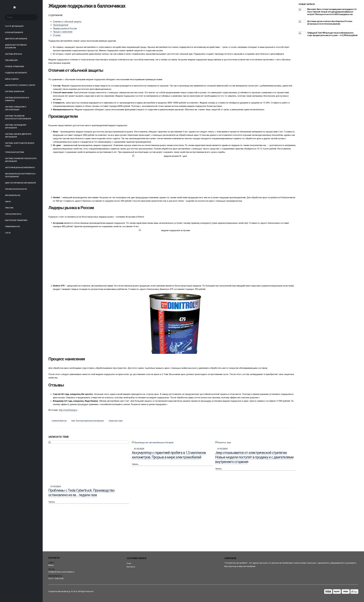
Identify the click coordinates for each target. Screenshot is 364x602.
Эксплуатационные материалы (20, 167)
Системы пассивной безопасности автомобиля (18, 117)
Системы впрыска (13, 54)
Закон (8, 201)
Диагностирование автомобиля (20, 183)
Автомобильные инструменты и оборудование (20, 175)
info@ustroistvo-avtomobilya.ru (61, 572)
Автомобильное (12, 195)
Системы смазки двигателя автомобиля (18, 135)
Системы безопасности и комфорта (17, 99)
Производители (60, 25)
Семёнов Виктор (59, 420)
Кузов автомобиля (14, 32)
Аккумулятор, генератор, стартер (20, 85)
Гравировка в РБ (12, 226)
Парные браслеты (13, 214)
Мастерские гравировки (16, 220)
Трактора (9, 208)
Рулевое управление (14, 66)
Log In (7, 233)
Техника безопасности (16, 189)
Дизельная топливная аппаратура (15, 46)
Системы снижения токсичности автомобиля (21, 159)
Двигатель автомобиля (16, 39)
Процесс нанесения (62, 32)
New (73, 420)
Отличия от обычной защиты (67, 21)
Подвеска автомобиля (16, 73)
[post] (302, 11)
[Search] (34, 17)
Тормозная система (14, 152)
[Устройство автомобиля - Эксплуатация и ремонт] (21, 8)
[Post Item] (88, 461)
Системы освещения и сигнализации (15, 108)
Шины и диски (11, 79)
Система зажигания (14, 91)
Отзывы (57, 35)
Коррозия (113, 420)
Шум (120, 420)
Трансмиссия (11, 60)
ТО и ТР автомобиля (14, 26)
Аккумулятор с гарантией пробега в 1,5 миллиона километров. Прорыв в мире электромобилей (169, 455)
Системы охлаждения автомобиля (15, 126)
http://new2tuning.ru (68, 410)
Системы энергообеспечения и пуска (19, 144)
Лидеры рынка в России (65, 28)
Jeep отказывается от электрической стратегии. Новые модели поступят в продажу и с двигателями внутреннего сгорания (254, 457)
